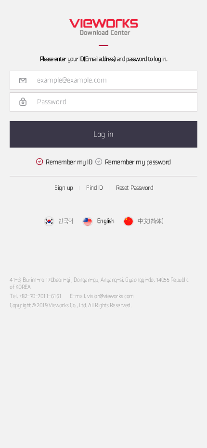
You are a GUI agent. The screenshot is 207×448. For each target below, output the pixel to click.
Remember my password (138, 162)
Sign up (63, 188)
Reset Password (134, 188)
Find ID (94, 188)
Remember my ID (69, 162)
